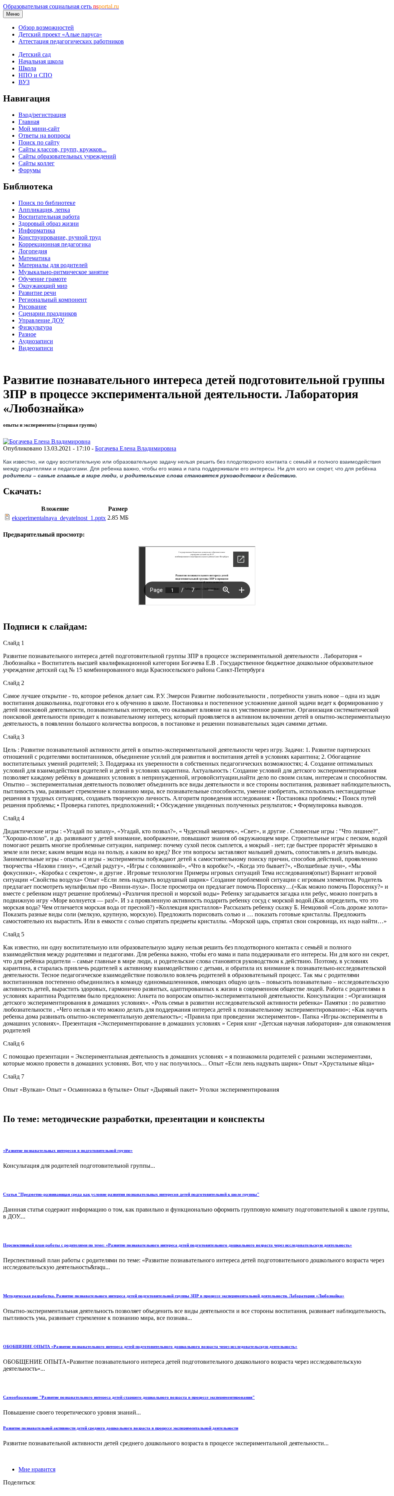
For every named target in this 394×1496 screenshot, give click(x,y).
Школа (27, 68)
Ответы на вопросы (44, 135)
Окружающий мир (42, 286)
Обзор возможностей (46, 27)
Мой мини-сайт (39, 128)
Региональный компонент (52, 299)
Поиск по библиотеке (46, 202)
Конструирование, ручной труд (59, 237)
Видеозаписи (35, 348)
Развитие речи (37, 292)
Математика (34, 258)
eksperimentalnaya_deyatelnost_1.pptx (59, 518)
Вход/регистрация (42, 114)
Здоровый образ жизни (48, 223)
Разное (27, 334)
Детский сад (34, 54)
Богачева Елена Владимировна (135, 448)
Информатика (36, 230)
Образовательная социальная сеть (61, 6)
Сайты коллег (36, 163)
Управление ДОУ (41, 320)
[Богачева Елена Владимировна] (46, 441)
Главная (28, 121)
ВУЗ (24, 82)
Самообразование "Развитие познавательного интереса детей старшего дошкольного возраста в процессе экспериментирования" (129, 1397)
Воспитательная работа (49, 216)
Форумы (29, 170)
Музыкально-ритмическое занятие (63, 272)
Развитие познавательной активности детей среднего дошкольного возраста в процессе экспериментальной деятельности (120, 1428)
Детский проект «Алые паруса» (60, 34)
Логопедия (32, 251)
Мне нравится (36, 1469)
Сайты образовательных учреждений (67, 156)
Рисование (32, 306)
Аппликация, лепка (44, 209)
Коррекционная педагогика (54, 244)
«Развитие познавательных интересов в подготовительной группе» (68, 1150)
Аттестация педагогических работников (71, 41)
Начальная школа (40, 61)
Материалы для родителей (53, 265)
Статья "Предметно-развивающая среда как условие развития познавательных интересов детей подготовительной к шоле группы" (131, 1194)
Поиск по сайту (39, 142)
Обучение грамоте (42, 279)
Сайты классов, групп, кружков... (62, 149)
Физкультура (35, 327)
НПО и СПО (35, 75)
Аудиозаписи (35, 341)
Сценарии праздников (47, 313)
